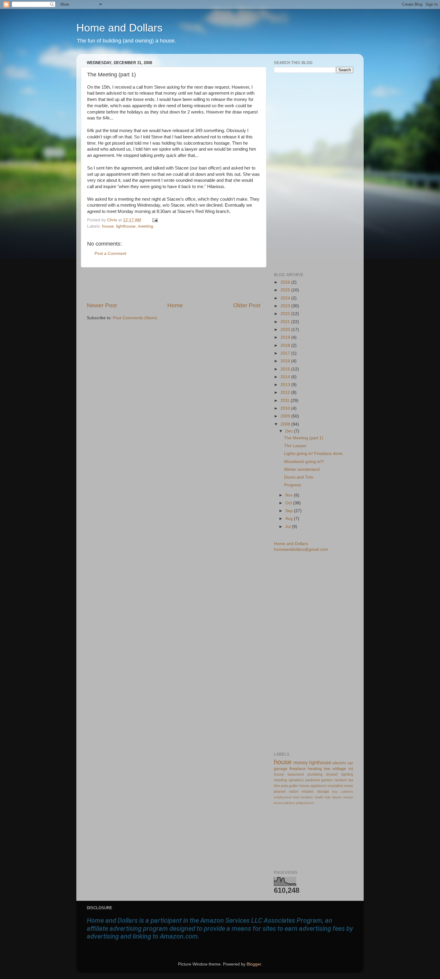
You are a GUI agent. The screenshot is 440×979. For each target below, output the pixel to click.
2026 (285, 282)
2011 (285, 400)
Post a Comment (110, 253)
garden (327, 780)
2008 (285, 424)
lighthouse (126, 226)
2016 (285, 361)
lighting (347, 774)
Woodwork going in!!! (304, 461)
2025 (285, 290)
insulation (335, 786)
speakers (296, 780)
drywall (332, 774)
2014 (285, 377)
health (319, 797)
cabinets (347, 791)
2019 (285, 337)
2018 (285, 345)
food (296, 797)
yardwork (312, 780)
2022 (285, 313)
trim (277, 786)
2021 (285, 322)
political (301, 803)
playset (280, 791)
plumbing (315, 774)
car (350, 763)
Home (175, 305)
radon (293, 791)
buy (335, 791)
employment (283, 797)
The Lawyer (295, 446)
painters (289, 803)
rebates (307, 791)
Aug (289, 518)
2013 (285, 384)
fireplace (297, 768)
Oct (289, 503)
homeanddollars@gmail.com (301, 549)
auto (284, 786)
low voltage (335, 768)
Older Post (246, 305)
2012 (285, 392)
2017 (285, 353)
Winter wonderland (302, 469)
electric (339, 763)
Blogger (254, 964)
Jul (288, 526)
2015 (285, 369)
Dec (289, 431)
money (300, 762)
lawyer (337, 797)
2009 (285, 416)
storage (323, 791)
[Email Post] (154, 220)
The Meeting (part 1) (303, 438)
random (340, 780)
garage (280, 768)
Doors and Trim (298, 477)
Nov (289, 495)
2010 (285, 408)
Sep (289, 511)
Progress (292, 485)
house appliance (313, 786)
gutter (293, 786)
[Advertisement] (174, 284)
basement (296, 774)
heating (315, 768)
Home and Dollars (119, 28)
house (108, 226)
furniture (307, 797)
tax (350, 780)
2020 (285, 329)
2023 (285, 306)
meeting (145, 226)
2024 (285, 298)
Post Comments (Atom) (135, 318)
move (348, 786)
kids (328, 797)
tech (310, 803)
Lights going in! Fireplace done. (314, 453)
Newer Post (102, 305)
